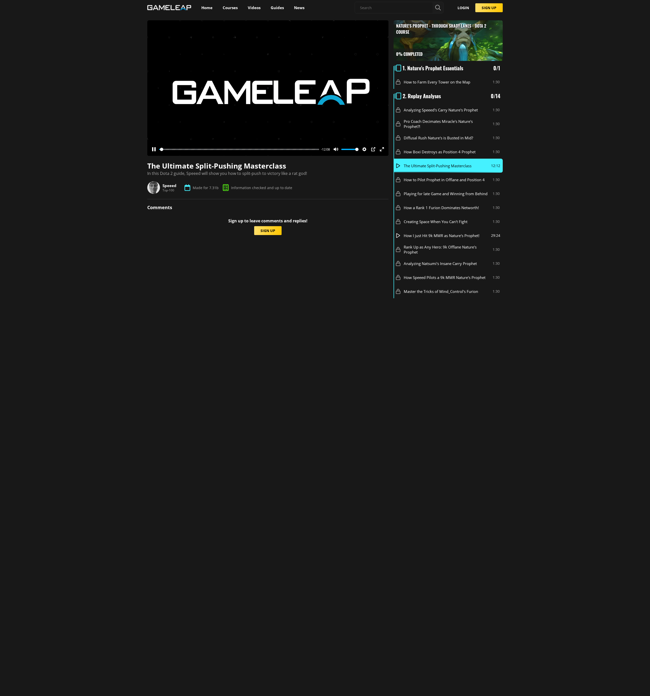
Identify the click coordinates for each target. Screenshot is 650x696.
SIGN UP (489, 7)
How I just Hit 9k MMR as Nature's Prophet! (441, 235)
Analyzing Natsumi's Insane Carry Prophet (440, 263)
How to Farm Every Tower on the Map (437, 82)
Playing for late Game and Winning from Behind (446, 193)
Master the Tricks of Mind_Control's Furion (441, 291)
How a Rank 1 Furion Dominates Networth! (441, 207)
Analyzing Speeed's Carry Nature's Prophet (441, 109)
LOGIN (463, 7)
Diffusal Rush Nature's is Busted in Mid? (438, 137)
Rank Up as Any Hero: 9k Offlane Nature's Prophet (440, 249)
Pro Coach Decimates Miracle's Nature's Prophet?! (438, 124)
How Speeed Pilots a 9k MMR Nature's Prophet (444, 277)
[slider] (239, 149)
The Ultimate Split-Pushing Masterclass (438, 165)
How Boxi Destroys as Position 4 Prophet (440, 151)
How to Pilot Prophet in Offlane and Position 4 (444, 179)
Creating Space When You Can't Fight (435, 221)
